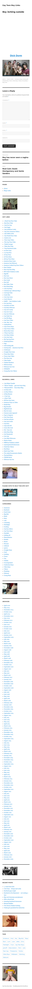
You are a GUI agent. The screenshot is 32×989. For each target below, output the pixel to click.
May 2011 (6, 823)
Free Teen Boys (8, 417)
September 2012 (8, 789)
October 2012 (8, 787)
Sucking (6, 554)
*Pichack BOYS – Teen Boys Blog (13, 387)
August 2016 (7, 690)
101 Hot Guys (7, 250)
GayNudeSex (7, 324)
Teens (10, 80)
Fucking (6, 527)
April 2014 (7, 749)
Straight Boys (5, 80)
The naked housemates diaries (13, 453)
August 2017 (7, 669)
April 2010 (7, 850)
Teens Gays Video (9, 356)
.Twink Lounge (8, 244)
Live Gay (6, 436)
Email (4, 130)
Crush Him (7, 295)
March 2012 (7, 802)
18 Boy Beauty (8, 394)
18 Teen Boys (8, 257)
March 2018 (7, 658)
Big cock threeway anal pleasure (13, 897)
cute (13, 941)
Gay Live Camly (8, 309)
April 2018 (7, 656)
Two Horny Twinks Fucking (12, 905)
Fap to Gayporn (8, 415)
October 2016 (8, 686)
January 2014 (8, 755)
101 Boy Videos (8, 392)
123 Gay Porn (8, 252)
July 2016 (6, 692)
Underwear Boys (9, 565)
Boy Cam (6, 276)
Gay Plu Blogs (8, 318)
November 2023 (8, 609)
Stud (5, 552)
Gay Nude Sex (8, 316)
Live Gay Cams (8, 337)
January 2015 (8, 730)
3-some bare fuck (9, 886)
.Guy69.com (7, 238)
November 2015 (8, 709)
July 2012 (6, 793)
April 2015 (7, 724)
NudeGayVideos (8, 341)
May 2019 (7, 641)
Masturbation (8, 537)
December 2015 (8, 707)
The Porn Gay (8, 358)
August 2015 (7, 715)
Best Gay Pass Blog (9, 269)
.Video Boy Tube (8, 246)
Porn (19, 948)
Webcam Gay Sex (9, 459)
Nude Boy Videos (9, 447)
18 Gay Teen (7, 255)
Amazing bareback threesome (13, 901)
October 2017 (8, 664)
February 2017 (8, 677)
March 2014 (7, 751)
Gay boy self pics (9, 419)
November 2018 (8, 648)
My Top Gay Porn (9, 339)
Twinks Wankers (9, 362)
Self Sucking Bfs (8, 345)
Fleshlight (7, 524)
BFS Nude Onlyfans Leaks (11, 271)
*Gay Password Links (10, 248)
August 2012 (7, 791)
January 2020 (8, 635)
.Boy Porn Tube (8, 223)
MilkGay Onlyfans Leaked (11, 442)
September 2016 (9, 688)
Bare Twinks (7, 267)
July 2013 (6, 768)
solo (6, 82)
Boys (21, 79)
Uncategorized (8, 562)
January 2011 (7, 831)
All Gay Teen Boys (9, 259)
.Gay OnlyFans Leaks (10, 229)
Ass (16, 938)
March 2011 (7, 827)
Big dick (6, 514)
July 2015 (6, 717)
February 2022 (8, 620)
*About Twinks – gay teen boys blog (14, 385)
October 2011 (7, 812)
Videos (20, 80)
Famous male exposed (10, 413)
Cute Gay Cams (8, 297)
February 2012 (8, 804)
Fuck (12, 944)
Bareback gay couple (10, 891)
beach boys (7, 512)
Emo (22, 941)
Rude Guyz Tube (8, 451)
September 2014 (8, 738)
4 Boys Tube (7, 398)
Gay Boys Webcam (9, 307)
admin (4, 79)
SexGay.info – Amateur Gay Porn (13, 347)
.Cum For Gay (8, 225)
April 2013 (7, 774)
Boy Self (6, 282)
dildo (17, 941)
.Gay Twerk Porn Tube (10, 235)
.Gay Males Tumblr (9, 383)
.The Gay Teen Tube (10, 242)
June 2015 (7, 719)
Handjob (6, 533)
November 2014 (8, 734)
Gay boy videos (8, 529)
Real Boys (7, 449)
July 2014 (6, 743)
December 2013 (8, 757)
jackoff (5, 948)
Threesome (13, 951)
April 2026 (7, 605)
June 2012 (7, 795)
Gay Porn (6, 423)
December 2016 (8, 681)
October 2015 (8, 711)
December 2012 (8, 783)
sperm (6, 548)
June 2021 (7, 624)
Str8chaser (7, 350)
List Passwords (8, 434)
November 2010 (8, 836)
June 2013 (7, 770)
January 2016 (8, 705)
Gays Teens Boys (9, 326)
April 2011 (7, 825)
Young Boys (25, 80)
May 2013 (6, 772)
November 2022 (8, 616)
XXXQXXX (7, 369)
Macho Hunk (8, 440)
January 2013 (7, 781)
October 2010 (8, 838)
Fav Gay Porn (8, 303)
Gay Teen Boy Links (11, 5)
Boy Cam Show (8, 278)
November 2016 (8, 683)
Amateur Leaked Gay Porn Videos (14, 265)
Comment (5, 100)
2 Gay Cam (7, 396)
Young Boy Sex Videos (10, 371)
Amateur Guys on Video (11, 402)
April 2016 (7, 698)
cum (5, 520)
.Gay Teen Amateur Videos (11, 231)
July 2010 (6, 844)
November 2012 (8, 785)
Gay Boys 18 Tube (9, 305)
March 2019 (7, 643)
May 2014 (7, 747)
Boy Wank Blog (8, 286)
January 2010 (8, 857)
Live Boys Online (9, 335)
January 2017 (7, 679)
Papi (5, 343)
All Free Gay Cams (9, 400)
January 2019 (8, 645)
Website (5, 137)
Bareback (6, 510)
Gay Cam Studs (8, 421)
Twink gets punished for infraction (14, 907)
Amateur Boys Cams (10, 261)
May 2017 (6, 673)
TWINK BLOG (8, 457)
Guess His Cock (8, 428)
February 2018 (8, 660)
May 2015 (7, 721)
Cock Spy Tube (8, 293)
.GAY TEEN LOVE (9, 233)
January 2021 (8, 626)
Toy (5, 558)
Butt (4, 941)
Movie (6, 541)
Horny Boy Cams (9, 331)
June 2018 (7, 652)
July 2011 (6, 819)
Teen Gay (5, 951)
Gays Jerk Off (8, 425)
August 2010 (7, 842)
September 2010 (8, 840)
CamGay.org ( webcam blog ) (12, 290)
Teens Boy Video (9, 354)
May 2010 (7, 848)
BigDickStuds (8, 409)
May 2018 (7, 654)
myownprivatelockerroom (11, 444)
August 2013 (7, 766)
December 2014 (8, 732)
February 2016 (8, 702)
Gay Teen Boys (8, 531)
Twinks (6, 560)
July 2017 (6, 671)
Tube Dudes (7, 360)
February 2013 (8, 779)
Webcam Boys (8, 364)
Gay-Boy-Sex (8, 322)
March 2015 (7, 726)
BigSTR (6, 274)
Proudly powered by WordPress (20, 986)
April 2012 (7, 800)
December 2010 (8, 833)
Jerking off (25, 79)
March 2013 (7, 776)
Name (4, 123)
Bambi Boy (7, 404)
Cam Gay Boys (8, 288)
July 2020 (6, 631)
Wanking (6, 571)
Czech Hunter (8, 299)
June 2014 (7, 745)
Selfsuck (6, 546)
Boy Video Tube (8, 284)
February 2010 (8, 855)
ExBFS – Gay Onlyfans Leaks (12, 301)
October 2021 (8, 622)
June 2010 (7, 846)
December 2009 (8, 859)
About (6, 188)
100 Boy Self (7, 390)
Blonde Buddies (8, 903)
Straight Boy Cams (9, 352)
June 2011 (6, 821)
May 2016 (7, 696)
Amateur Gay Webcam (10, 263)
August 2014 (7, 740)
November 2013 (8, 760)
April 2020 (7, 633)
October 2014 (8, 736)
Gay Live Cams (8, 312)
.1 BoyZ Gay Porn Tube (10, 221)
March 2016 (7, 700)
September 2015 (8, 713)
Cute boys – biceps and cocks (12, 888)
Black (5, 516)
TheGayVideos (8, 455)
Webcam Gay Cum (9, 366)
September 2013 (8, 764)
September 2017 (8, 667)
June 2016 (7, 694)
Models (6, 539)
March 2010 (7, 852)
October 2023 (8, 612)
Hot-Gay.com (8, 430)
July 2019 (6, 639)
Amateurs (17, 79)
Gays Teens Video (9, 328)
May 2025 (7, 607)
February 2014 (8, 753)
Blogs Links (7, 190)
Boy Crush (7, 280)
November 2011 (8, 810)
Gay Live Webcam (9, 314)
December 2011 (8, 808)
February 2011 (8, 829)
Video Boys (15, 80)
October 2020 (8, 629)
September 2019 (9, 637)
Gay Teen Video (8, 320)
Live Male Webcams (10, 438)
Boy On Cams (8, 411)
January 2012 (8, 806)
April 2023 (7, 614)
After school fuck (9, 899)
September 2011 (8, 814)
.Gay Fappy (7, 227)
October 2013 (8, 762)
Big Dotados (7, 406)
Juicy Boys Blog (8, 432)
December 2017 (8, 662)
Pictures (6, 543)
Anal (12, 938)
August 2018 (7, 650)
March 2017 (7, 675)
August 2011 (7, 817)
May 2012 (7, 798)
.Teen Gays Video (9, 240)
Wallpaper (14, 954)
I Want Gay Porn (9, 333)
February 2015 (8, 728)
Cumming (7, 522)
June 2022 (7, 618)
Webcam (6, 573)
